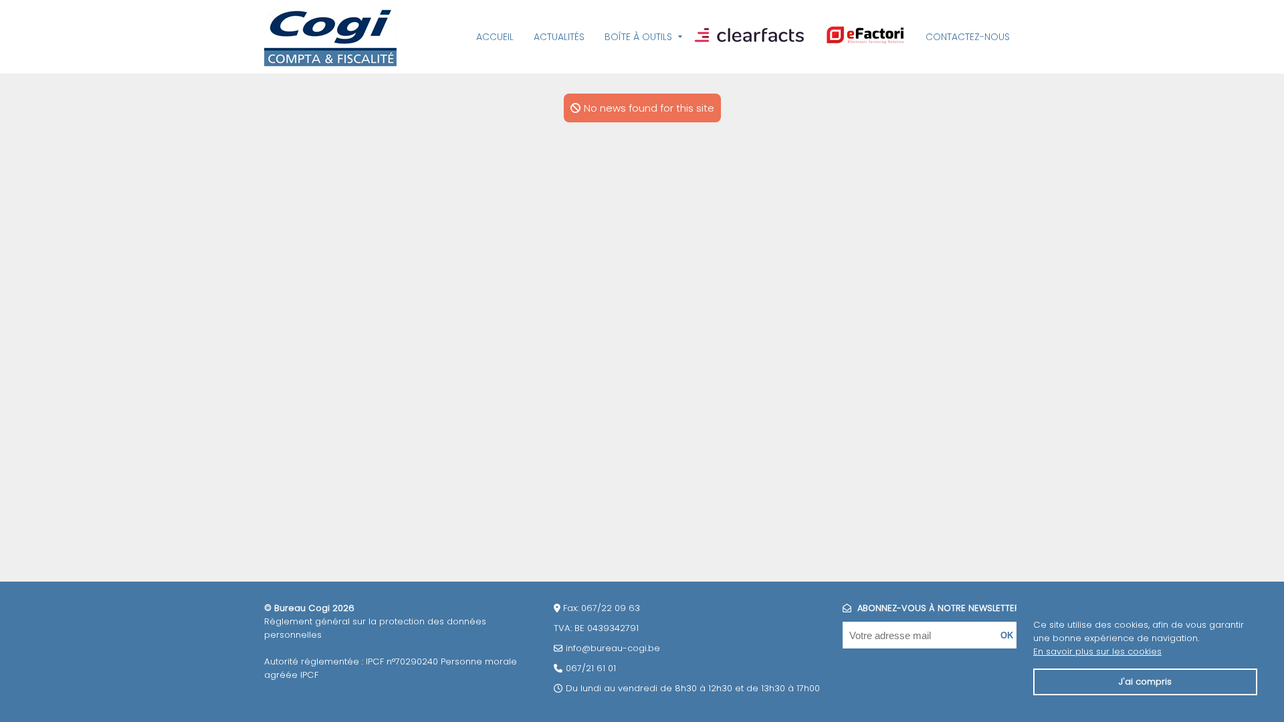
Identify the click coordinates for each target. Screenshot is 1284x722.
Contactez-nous (968, 36)
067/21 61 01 (591, 668)
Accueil (495, 36)
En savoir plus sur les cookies (1097, 651)
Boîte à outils (638, 36)
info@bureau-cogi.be (613, 648)
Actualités (559, 36)
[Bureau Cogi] (330, 36)
